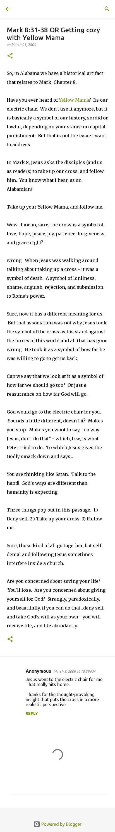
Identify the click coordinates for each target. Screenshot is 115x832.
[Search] (107, 9)
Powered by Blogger (61, 824)
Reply (32, 713)
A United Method (33, 8)
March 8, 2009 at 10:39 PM (74, 671)
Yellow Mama (74, 100)
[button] (10, 56)
